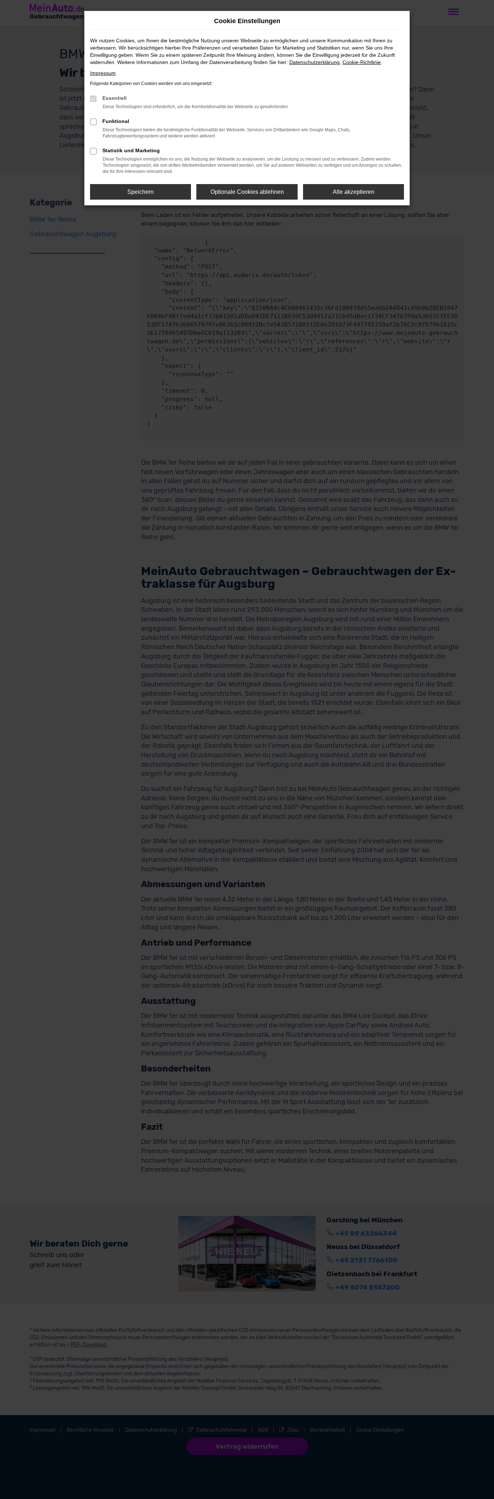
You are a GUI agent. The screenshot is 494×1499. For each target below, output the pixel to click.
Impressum (103, 73)
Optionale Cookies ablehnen (247, 192)
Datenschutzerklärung (314, 62)
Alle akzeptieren (353, 192)
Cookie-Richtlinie (361, 62)
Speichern (140, 192)
